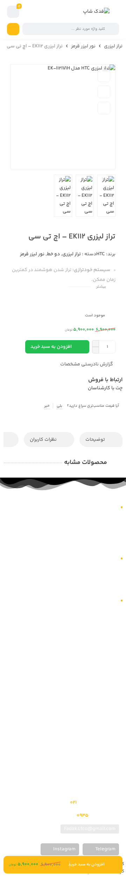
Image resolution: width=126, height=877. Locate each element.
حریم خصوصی (108, 585)
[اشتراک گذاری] (104, 108)
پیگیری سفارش (107, 543)
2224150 (92, 815)
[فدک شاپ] (96, 11)
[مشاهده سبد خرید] (13, 12)
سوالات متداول (108, 568)
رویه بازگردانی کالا (105, 576)
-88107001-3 (88, 803)
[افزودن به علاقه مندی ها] (104, 75)
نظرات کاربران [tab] (44, 440)
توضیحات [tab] (95, 440)
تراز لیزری (113, 46)
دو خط (53, 254)
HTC (100, 254)
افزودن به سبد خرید (51, 347)
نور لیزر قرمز (83, 46)
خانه (118, 516)
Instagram (64, 849)
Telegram (104, 849)
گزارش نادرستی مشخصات (86, 364)
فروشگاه (113, 525)
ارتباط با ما (112, 534)
